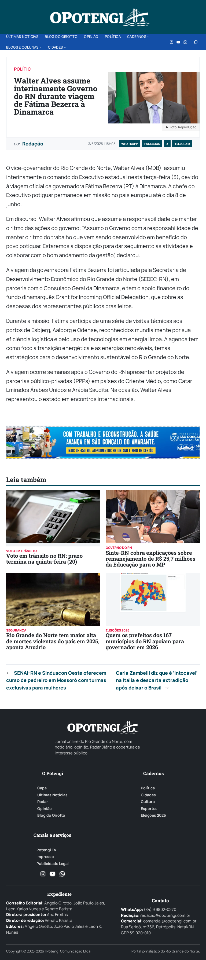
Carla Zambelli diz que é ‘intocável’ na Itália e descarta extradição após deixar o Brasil (156, 680)
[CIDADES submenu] (65, 47)
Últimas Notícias (52, 795)
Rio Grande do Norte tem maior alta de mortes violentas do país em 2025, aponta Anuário (53, 641)
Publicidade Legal (52, 863)
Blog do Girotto (51, 815)
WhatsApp (129, 144)
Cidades (148, 795)
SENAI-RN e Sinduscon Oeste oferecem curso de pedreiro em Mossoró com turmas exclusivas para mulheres (56, 680)
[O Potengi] (99, 17)
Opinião (44, 808)
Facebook (152, 144)
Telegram (182, 144)
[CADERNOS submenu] (148, 37)
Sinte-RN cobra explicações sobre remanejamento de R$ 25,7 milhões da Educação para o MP (150, 558)
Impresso (45, 856)
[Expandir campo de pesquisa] (195, 42)
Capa (42, 788)
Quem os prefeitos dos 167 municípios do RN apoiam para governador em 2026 (145, 641)
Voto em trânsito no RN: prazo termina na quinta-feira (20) (44, 558)
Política (148, 788)
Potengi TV (46, 850)
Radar (42, 801)
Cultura (148, 801)
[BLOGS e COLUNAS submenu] (40, 47)
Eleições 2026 (153, 815)
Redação (32, 143)
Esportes (149, 808)
